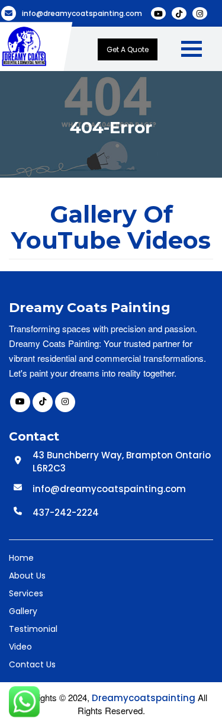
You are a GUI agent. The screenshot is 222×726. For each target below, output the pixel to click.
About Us (27, 576)
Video (20, 647)
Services (26, 593)
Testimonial (33, 629)
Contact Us (32, 664)
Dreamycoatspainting (143, 698)
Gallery (23, 611)
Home (21, 558)
